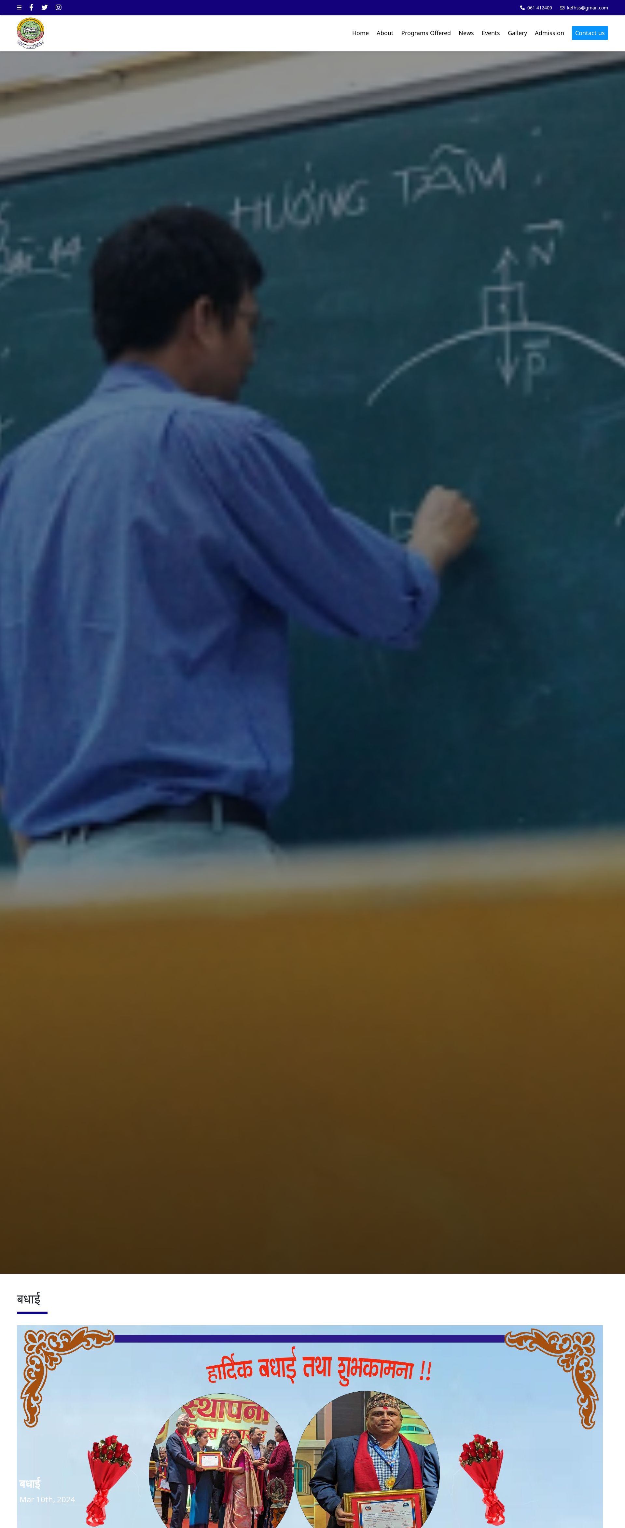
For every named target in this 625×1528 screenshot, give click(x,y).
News (466, 33)
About (385, 33)
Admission (549, 33)
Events (491, 33)
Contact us (590, 33)
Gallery (517, 33)
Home (360, 33)
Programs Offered (426, 33)
